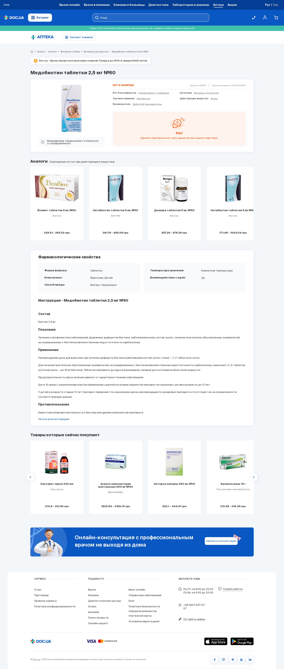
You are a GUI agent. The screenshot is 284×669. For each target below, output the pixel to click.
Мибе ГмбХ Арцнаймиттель (147, 104)
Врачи (92, 589)
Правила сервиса (45, 600)
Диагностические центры (104, 600)
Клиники (93, 595)
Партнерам (41, 595)
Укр (275, 4)
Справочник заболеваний (145, 595)
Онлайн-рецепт (98, 623)
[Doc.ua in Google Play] (242, 641)
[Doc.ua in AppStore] (215, 641)
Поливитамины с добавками (154, 93)
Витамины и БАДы (68, 51)
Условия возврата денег (144, 621)
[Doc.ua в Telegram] (232, 659)
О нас (38, 589)
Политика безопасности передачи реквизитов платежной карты (144, 611)
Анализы (93, 612)
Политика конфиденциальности (54, 606)
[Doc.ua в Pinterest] (250, 659)
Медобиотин (143, 98)
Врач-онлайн (137, 589)
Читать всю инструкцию (53, 419)
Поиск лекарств (98, 617)
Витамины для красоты (94, 51)
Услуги (92, 606)
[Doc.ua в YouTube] (241, 659)
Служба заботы (232, 589)
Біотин (214, 98)
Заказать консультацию (221, 540)
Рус (267, 4)
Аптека (39, 51)
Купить (56, 232)
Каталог (43, 17)
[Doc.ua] (14, 17)
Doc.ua (36, 659)
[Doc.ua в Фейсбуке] (214, 659)
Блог (131, 600)
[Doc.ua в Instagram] (223, 659)
